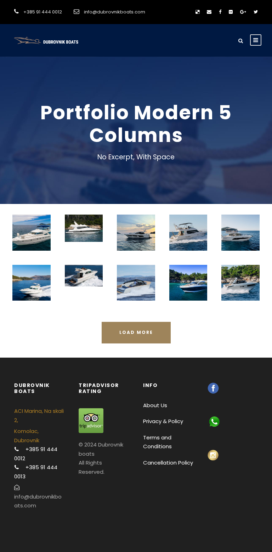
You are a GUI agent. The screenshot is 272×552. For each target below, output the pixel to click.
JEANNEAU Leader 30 (240, 292)
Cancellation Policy (168, 462)
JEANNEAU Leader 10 (188, 292)
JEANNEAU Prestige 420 (240, 242)
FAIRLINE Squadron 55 (31, 242)
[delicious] (197, 11)
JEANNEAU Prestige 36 (83, 285)
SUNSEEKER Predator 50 (136, 242)
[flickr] (231, 11)
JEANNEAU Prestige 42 (31, 292)
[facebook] (220, 11)
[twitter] (256, 11)
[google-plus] (243, 11)
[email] (209, 11)
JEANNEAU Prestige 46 (188, 242)
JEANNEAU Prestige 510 (83, 238)
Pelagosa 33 (136, 292)
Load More (136, 332)
